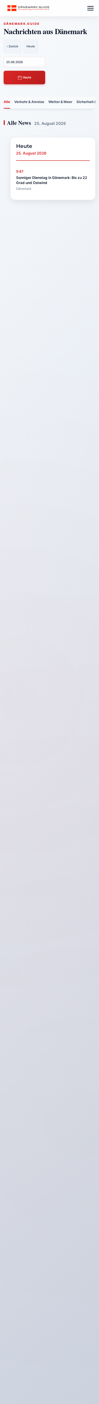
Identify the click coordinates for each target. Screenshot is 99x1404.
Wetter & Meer (60, 102)
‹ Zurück (12, 46)
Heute (26, 77)
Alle (7, 102)
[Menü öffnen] (90, 8)
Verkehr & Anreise (29, 102)
